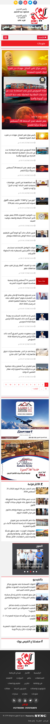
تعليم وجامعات (14, 683)
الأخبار (27, 672)
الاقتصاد (9, 678)
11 (6, 384)
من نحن (45, 720)
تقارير (26, 683)
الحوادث (19, 678)
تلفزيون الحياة (20, 688)
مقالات (7, 688)
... (41, 388)
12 (46, 388)
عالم (29, 678)
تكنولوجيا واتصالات (38, 688)
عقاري (25, 693)
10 (10, 384)
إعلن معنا (31, 720)
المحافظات (39, 678)
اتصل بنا (39, 720)
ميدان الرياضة (15, 672)
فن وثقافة (37, 683)
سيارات (15, 693)
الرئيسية (41, 37)
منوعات (35, 693)
